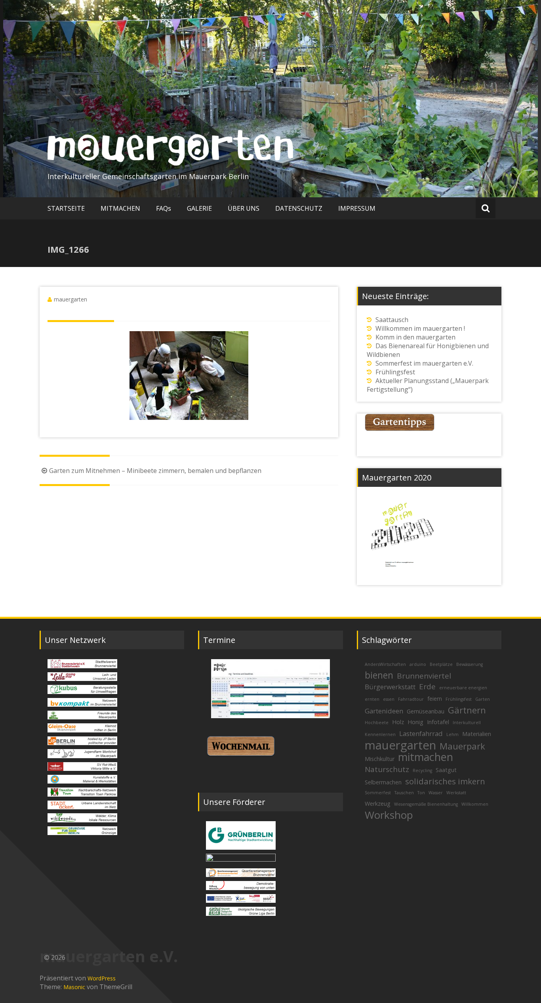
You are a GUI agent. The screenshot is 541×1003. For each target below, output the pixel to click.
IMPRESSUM (356, 208)
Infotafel (438, 722)
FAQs (163, 208)
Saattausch (391, 319)
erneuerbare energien (463, 687)
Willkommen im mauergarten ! (420, 328)
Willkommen (474, 804)
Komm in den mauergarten (415, 337)
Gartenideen (384, 710)
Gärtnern (467, 710)
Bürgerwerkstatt (390, 686)
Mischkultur (379, 759)
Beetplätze (441, 664)
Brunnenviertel (424, 676)
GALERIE (199, 208)
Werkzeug (378, 803)
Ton (421, 792)
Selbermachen (383, 782)
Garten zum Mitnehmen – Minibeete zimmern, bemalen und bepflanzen (155, 470)
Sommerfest (378, 792)
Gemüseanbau (425, 711)
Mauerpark (462, 746)
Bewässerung (469, 664)
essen (388, 699)
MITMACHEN (120, 208)
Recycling (422, 770)
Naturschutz (387, 769)
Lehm (452, 734)
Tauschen (404, 792)
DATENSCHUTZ (298, 208)
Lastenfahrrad (421, 733)
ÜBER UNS (243, 208)
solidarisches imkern (445, 781)
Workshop (389, 815)
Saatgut (446, 770)
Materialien (476, 734)
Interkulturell (467, 722)
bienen (379, 675)
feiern (434, 698)
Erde (427, 686)
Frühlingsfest (395, 372)
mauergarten (70, 299)
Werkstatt (456, 792)
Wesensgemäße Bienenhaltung (426, 804)
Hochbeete (377, 722)
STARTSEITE (66, 208)
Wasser (436, 792)
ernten (372, 699)
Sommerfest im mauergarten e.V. (424, 363)
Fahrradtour (411, 699)
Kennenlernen (380, 734)
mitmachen (425, 756)
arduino (418, 664)
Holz (398, 722)
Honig (415, 722)
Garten (482, 699)
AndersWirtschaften (385, 664)
